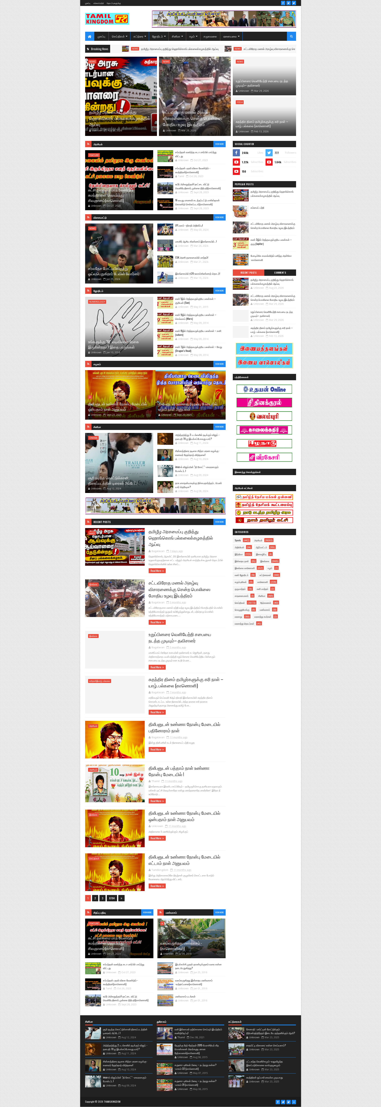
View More (219, 143)
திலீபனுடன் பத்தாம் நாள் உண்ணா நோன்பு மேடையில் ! (179, 770)
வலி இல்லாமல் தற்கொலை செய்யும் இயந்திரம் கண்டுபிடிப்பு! (198, 1031)
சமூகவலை (210, 36)
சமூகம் (97, 364)
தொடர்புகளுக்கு (114, 3)
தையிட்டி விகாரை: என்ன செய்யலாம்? (266, 1045)
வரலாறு (238, 616)
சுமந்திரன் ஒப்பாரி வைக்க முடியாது (264, 1077)
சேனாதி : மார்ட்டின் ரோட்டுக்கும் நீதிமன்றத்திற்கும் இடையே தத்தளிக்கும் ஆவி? (270, 1031)
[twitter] (288, 3)
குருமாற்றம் (240, 588)
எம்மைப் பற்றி (257, 207)
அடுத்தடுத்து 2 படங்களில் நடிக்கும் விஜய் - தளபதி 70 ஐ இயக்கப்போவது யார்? (197, 437)
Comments (280, 272)
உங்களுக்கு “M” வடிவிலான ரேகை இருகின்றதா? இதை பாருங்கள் (113, 344)
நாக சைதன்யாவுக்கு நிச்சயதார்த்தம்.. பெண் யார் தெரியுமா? (198, 485)
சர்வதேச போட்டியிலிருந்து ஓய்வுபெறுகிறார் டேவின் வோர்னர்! (114, 271)
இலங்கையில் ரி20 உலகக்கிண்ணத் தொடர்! (197, 273)
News (183, 48)
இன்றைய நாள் (242, 561)
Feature (94, 155)
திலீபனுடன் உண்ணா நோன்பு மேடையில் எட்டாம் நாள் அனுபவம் (184, 859)
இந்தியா (239, 554)
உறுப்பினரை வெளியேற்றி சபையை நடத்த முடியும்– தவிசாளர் (262, 83)
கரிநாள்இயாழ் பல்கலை (99, 680)
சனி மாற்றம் (262, 588)
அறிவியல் (239, 547)
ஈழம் (192, 36)
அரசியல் (98, 144)
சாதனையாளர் (241, 595)
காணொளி (262, 582)
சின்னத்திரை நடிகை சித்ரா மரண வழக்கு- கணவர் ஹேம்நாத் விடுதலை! (197, 453)
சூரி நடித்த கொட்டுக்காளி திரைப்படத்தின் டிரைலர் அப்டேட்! (112, 480)
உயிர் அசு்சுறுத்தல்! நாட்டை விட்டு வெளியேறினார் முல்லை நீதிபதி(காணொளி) (198, 186)
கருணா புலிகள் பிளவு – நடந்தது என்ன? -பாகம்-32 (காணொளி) (195, 1067)
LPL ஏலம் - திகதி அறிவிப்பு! (189, 225)
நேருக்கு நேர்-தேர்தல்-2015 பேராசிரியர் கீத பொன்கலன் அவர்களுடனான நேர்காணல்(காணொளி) (197, 1049)
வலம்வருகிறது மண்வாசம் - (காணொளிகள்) (181, 945)
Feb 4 (239, 102)
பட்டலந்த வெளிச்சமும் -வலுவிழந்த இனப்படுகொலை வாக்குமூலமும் (264, 1063)
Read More (156, 571)
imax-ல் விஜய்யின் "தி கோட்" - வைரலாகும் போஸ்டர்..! (196, 469)
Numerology (97, 301)
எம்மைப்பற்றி (98, 3)
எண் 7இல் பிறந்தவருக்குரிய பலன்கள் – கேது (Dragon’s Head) (198, 349)
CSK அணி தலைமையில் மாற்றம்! (191, 257)
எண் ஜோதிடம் (241, 575)
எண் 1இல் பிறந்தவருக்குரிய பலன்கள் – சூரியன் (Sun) (195, 301)
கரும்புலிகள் (241, 582)
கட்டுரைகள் (265, 575)
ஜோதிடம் (157, 36)
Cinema (93, 437)
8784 (112, 898)
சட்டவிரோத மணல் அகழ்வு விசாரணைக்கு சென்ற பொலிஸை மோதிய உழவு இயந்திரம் (236, 49)
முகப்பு (87, 3)
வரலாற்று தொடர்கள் (244, 623)
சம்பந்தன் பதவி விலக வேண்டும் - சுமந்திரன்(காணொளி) (192, 170)
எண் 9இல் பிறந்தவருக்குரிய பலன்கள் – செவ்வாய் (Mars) (195, 317)
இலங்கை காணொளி (245, 568)
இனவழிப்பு (261, 554)
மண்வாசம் (265, 609)
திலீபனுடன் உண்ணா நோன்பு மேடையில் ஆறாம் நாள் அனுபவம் (187, 406)
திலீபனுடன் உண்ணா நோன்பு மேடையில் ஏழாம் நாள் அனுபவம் (117, 406)
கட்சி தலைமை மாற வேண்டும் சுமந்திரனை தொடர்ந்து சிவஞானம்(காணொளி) (110, 195)
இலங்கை (93, 584)
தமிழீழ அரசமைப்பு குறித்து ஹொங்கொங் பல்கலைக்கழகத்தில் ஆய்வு (125, 49)
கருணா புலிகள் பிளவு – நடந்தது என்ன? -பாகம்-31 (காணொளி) (195, 1083)
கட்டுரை (138, 36)
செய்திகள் (118, 36)
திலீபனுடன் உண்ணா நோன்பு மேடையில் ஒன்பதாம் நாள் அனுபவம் (184, 815)
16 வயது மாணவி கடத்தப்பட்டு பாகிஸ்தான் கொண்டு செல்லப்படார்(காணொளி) (197, 202)
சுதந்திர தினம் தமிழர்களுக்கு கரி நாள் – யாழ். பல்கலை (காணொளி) (262, 123)
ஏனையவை (230, 36)
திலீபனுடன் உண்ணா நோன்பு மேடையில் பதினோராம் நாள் (184, 727)
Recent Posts (102, 522)
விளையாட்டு (100, 217)
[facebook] (283, 3)
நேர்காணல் (265, 602)
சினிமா (176, 36)
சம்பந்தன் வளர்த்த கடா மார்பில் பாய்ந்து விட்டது (195, 154)
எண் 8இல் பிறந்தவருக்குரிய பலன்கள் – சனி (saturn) (198, 333)
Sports (238, 540)
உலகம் (92, 533)
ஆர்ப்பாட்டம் (261, 547)
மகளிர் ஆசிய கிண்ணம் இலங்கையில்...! (196, 241)
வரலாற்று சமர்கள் (262, 616)
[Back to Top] (294, 1102)
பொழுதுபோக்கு (242, 609)
